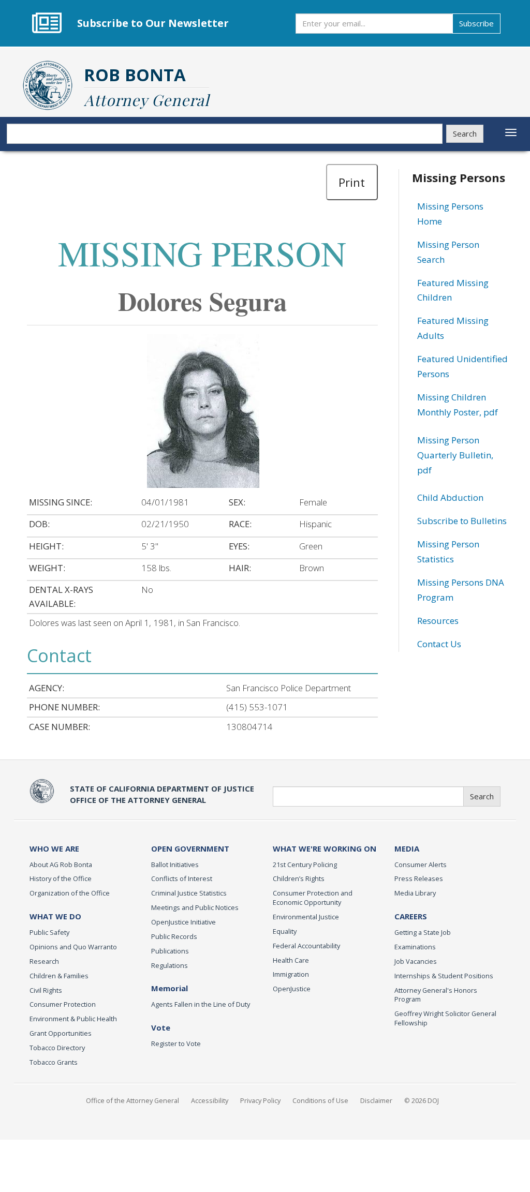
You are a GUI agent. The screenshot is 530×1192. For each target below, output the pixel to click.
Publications (170, 951)
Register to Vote (176, 1043)
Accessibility (209, 1100)
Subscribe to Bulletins (462, 521)
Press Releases (418, 878)
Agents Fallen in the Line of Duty (200, 1004)
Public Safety (49, 932)
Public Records (174, 936)
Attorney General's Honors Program (435, 995)
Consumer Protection (63, 1004)
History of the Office (61, 878)
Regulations (169, 965)
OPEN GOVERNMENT (190, 848)
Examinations (415, 946)
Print (351, 182)
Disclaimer (376, 1100)
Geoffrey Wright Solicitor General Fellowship (445, 1018)
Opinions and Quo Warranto (73, 946)
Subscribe (476, 23)
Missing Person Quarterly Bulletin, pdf (455, 455)
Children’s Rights (299, 878)
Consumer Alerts (420, 864)
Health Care (291, 960)
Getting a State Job (422, 932)
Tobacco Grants (54, 1062)
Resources (438, 621)
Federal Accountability (306, 945)
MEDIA (406, 848)
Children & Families (59, 975)
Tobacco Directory (57, 1047)
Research (44, 961)
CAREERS (410, 916)
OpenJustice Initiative (183, 922)
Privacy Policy (260, 1100)
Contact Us (439, 644)
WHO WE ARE (54, 848)
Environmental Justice (306, 916)
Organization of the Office (70, 893)
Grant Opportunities (61, 1033)
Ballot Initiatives (175, 864)
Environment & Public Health (73, 1018)
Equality (285, 931)
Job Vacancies (415, 961)
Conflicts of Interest (181, 878)
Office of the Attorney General (132, 1100)
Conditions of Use (320, 1100)
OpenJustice (292, 988)
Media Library (415, 893)
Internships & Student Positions (443, 975)
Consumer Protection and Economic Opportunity (312, 897)
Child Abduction (450, 497)
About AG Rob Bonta (61, 864)
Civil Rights (46, 990)
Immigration (291, 974)
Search (465, 133)
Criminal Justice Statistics (189, 893)
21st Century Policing (305, 864)
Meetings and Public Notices (195, 907)
